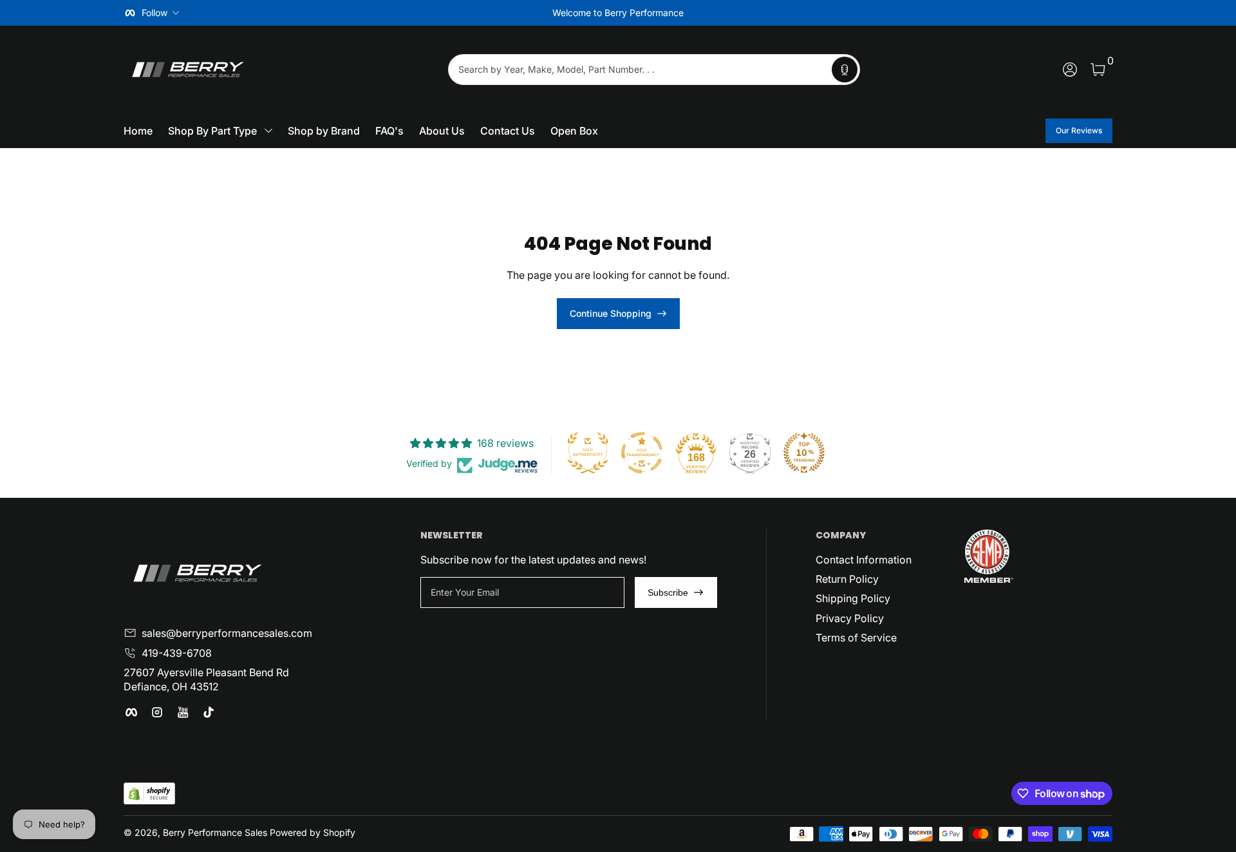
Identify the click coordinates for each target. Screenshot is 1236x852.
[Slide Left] (422, 13)
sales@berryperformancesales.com (227, 633)
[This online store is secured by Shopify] (149, 793)
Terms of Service (856, 637)
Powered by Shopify (312, 832)
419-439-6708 (177, 653)
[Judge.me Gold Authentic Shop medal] (587, 452)
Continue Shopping (610, 313)
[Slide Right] (813, 13)
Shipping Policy (853, 598)
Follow (154, 12)
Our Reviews (1079, 130)
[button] (844, 69)
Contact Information (864, 559)
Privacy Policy (850, 618)
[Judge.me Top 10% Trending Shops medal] (804, 452)
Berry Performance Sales (215, 832)
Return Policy (847, 579)
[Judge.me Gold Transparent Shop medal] (641, 452)
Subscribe (668, 592)
